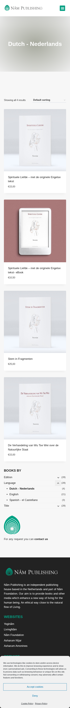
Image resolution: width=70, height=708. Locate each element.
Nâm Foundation (14, 635)
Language (10, 482)
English (13, 494)
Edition (8, 477)
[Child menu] (58, 477)
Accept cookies (35, 686)
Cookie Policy (27, 703)
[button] (62, 8)
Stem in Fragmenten (20, 358)
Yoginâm (9, 623)
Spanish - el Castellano (23, 500)
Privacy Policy (41, 703)
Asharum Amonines (16, 645)
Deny (35, 695)
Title (6, 505)
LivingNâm (10, 629)
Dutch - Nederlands (21, 488)
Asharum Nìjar (12, 640)
